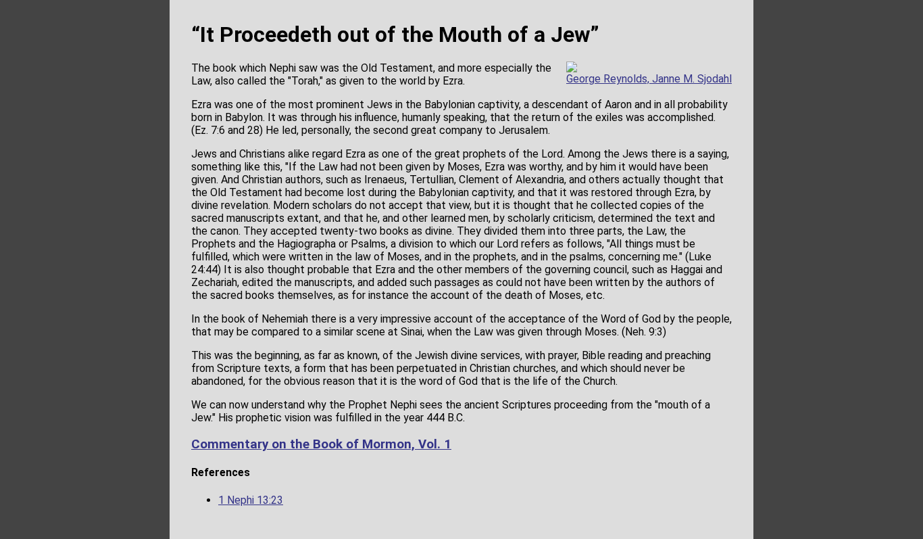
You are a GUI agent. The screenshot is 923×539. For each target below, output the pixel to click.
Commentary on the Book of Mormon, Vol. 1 (321, 444)
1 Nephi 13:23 (250, 500)
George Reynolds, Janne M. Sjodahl (649, 78)
